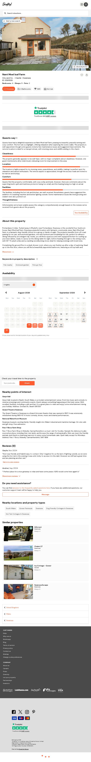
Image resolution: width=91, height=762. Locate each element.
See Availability (81, 213)
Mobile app (7, 639)
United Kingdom (12, 607)
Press (5, 671)
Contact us (7, 651)
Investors (6, 683)
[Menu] (84, 4)
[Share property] (87, 75)
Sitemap (6, 654)
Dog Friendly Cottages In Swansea (59, 508)
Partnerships (7, 680)
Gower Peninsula (25, 508)
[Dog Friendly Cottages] (37, 692)
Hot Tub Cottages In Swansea (17, 514)
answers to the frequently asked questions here (31, 488)
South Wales (11, 508)
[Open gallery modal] (45, 44)
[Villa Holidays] (62, 692)
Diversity (6, 674)
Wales (8, 614)
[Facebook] (14, 713)
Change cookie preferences (12, 657)
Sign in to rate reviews (11, 462)
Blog (4, 642)
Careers (6, 668)
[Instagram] (27, 713)
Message (45, 494)
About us (6, 665)
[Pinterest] (34, 713)
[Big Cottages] (50, 692)
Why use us (7, 636)
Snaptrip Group (24, 749)
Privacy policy (8, 648)
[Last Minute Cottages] (9, 692)
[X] (20, 713)
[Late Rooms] (23, 692)
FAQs (5, 633)
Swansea (39, 508)
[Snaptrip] (7, 4)
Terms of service (8, 645)
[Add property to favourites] (82, 75)
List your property (9, 677)
